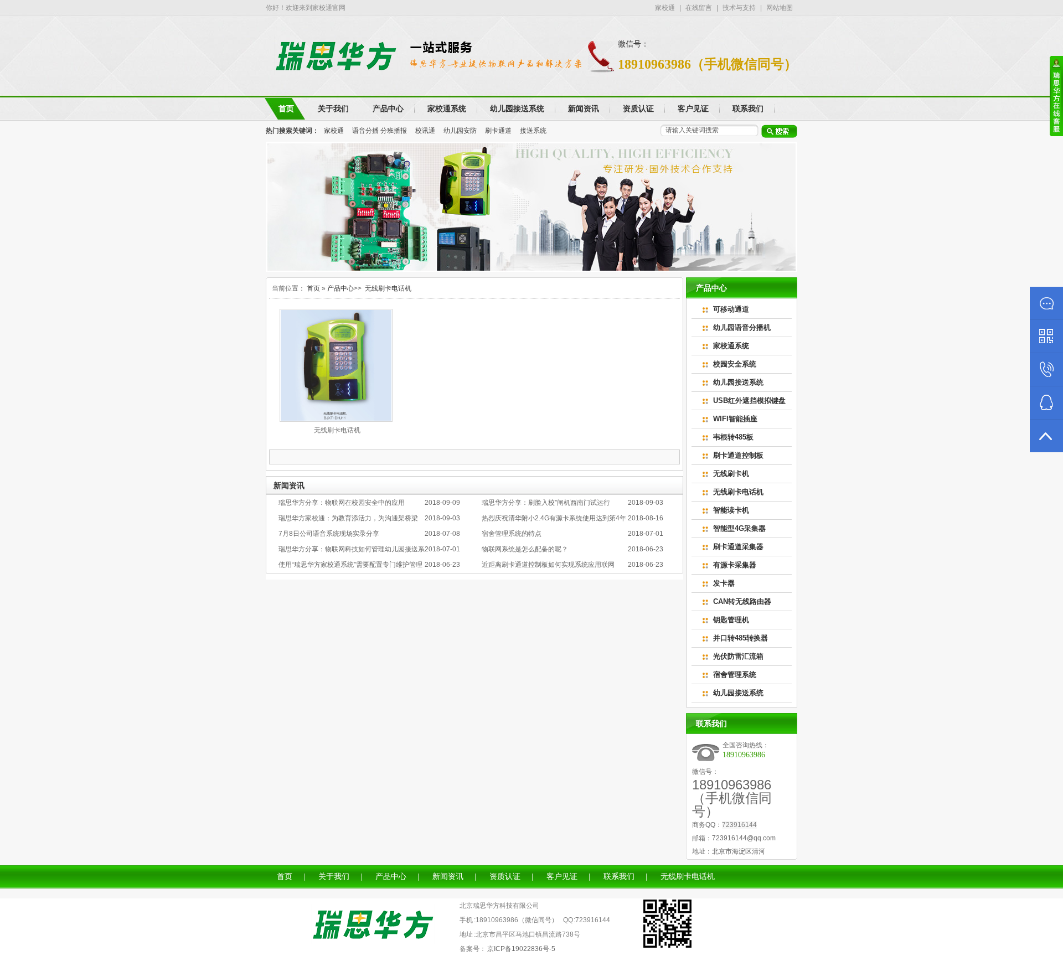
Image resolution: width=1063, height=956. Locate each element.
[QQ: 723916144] (1046, 403)
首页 (313, 288)
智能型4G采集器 (739, 528)
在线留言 (698, 8)
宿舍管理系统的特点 (511, 534)
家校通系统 (731, 346)
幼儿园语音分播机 (742, 327)
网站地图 (779, 8)
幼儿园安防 (460, 131)
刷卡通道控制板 (738, 455)
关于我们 (333, 876)
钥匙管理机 (731, 620)
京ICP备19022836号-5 (521, 949)
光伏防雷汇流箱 (738, 656)
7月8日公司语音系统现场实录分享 (328, 534)
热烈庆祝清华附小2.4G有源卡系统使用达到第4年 (554, 518)
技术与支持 (739, 8)
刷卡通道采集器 (738, 546)
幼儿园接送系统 (738, 382)
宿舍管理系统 (734, 674)
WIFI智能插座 (735, 419)
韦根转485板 (733, 437)
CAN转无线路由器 (742, 601)
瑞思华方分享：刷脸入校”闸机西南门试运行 (546, 503)
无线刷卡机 (731, 473)
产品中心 (340, 288)
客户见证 (561, 876)
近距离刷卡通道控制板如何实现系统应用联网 (548, 565)
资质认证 (504, 876)
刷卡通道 (498, 131)
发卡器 (724, 583)
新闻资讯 (447, 876)
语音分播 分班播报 (379, 131)
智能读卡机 (731, 510)
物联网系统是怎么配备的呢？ (525, 549)
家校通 (665, 8)
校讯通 (425, 131)
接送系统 (533, 131)
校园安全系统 (734, 364)
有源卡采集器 (734, 565)
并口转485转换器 (740, 638)
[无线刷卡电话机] (336, 419)
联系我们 (618, 876)
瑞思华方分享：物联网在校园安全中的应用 (341, 503)
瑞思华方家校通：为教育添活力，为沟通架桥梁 (348, 518)
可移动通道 (731, 309)
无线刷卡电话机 (388, 288)
